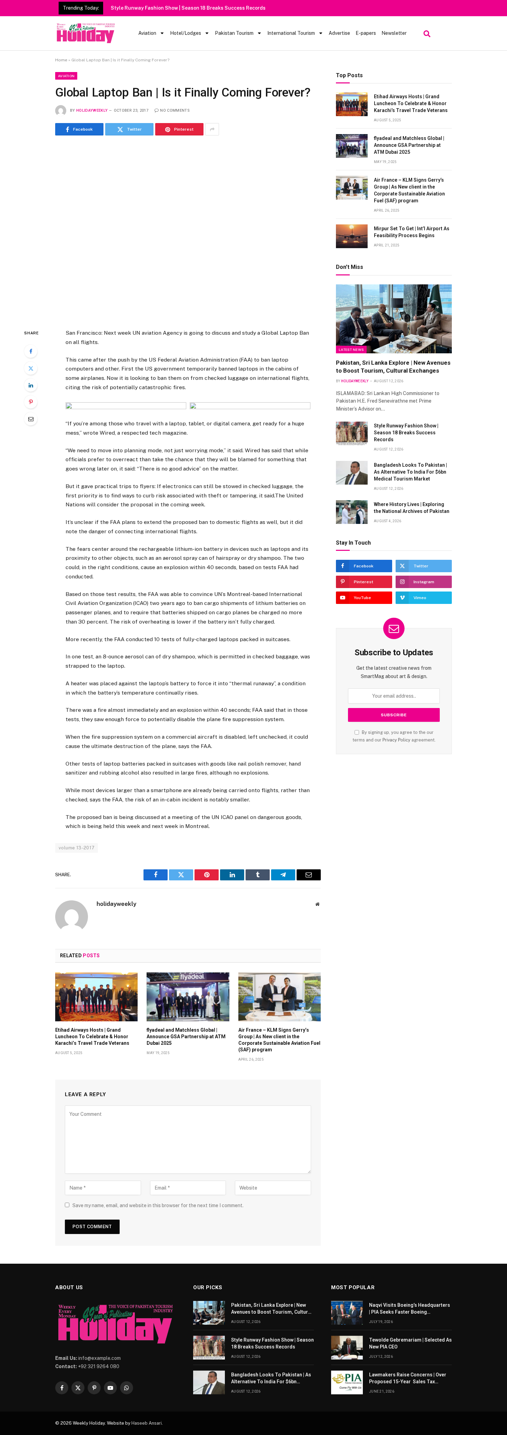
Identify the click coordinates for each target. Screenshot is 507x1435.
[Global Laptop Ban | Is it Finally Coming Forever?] (188, 230)
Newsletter (394, 33)
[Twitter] (30, 368)
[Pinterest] (30, 401)
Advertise (339, 33)
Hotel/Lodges (185, 33)
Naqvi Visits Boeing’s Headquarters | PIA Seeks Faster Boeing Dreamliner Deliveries (409, 1308)
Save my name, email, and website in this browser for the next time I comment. (157, 1205)
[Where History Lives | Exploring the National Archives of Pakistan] (352, 512)
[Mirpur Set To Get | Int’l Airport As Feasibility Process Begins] (352, 236)
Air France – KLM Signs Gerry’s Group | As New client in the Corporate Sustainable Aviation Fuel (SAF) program (279, 1039)
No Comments (175, 110)
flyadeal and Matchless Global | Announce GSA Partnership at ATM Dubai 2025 (186, 1036)
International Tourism (291, 33)
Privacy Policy (396, 739)
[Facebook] (30, 351)
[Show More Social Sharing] (212, 129)
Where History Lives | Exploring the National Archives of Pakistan (411, 508)
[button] (426, 32)
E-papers (366, 33)
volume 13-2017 (77, 847)
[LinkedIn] (30, 385)
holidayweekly (92, 110)
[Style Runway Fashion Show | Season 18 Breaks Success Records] (352, 433)
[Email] (30, 418)
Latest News (351, 349)
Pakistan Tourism (234, 33)
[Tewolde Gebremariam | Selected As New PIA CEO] (347, 1348)
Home (61, 60)
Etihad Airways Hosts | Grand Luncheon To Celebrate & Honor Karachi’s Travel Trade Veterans (92, 1036)
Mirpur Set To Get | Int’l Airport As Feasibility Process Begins (411, 232)
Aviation (147, 33)
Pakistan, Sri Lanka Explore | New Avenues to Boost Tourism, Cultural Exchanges (393, 366)
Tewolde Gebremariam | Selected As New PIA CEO (410, 1343)
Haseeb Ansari (146, 1423)
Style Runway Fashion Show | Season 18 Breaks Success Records (188, 8)
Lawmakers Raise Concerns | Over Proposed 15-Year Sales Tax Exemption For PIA (407, 1378)
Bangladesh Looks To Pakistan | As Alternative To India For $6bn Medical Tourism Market (410, 472)
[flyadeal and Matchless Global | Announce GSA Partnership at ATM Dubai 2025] (188, 996)
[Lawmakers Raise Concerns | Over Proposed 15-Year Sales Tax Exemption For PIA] (347, 1382)
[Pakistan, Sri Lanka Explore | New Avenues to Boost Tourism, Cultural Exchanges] (394, 318)
